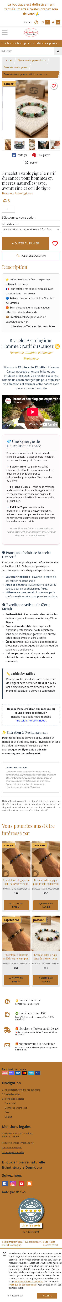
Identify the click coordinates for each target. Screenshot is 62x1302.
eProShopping (14, 1244)
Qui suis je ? (10, 1103)
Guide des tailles (11, 1094)
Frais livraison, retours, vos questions (21, 1089)
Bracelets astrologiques (15, 67)
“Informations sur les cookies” (28, 1281)
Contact (28, 22)
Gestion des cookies (12, 1147)
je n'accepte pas (15, 1295)
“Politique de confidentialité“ (23, 1284)
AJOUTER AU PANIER (25, 243)
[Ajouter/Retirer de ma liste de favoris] (55, 243)
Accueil (9, 60)
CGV (7, 1112)
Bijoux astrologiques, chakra (32, 60)
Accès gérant (51, 1244)
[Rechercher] (58, 51)
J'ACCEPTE (47, 1295)
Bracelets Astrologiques (17, 193)
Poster (33, 162)
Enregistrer (43, 155)
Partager (22, 155)
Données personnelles (16, 1107)
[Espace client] (36, 22)
